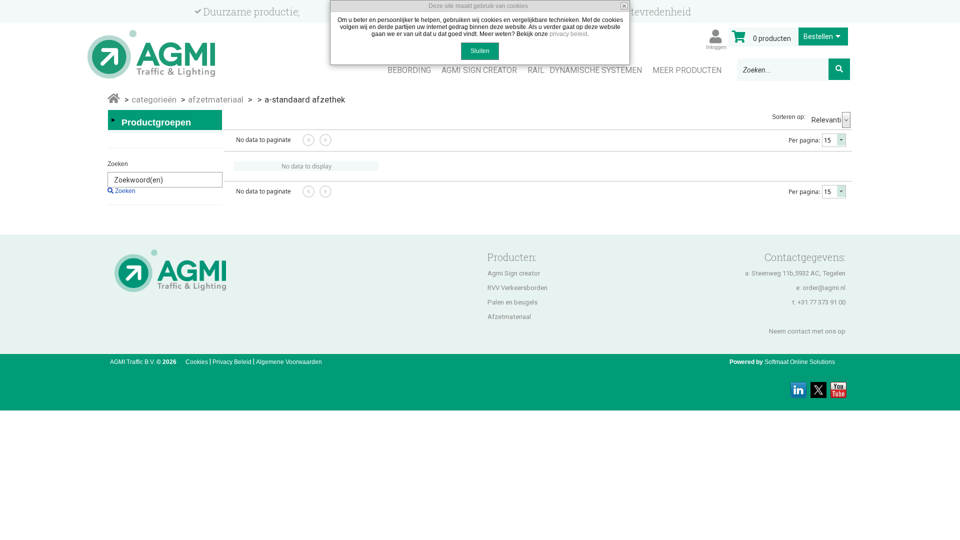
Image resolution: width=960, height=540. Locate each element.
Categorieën (154, 99)
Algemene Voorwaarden (289, 362)
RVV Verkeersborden (518, 288)
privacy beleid (569, 34)
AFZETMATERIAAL (216, 99)
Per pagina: (804, 140)
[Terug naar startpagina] (163, 50)
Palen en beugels (513, 302)
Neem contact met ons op (807, 331)
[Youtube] (838, 387)
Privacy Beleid (232, 362)
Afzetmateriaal (509, 316)
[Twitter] (818, 387)
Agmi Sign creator (514, 273)
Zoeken (118, 164)
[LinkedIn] (798, 387)
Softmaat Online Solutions (799, 362)
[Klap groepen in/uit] (113, 120)
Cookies (197, 362)
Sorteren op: (789, 117)
